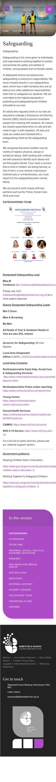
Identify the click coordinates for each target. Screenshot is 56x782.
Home (6, 31)
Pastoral (18, 31)
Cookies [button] (17, 660)
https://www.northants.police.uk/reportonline (27, 390)
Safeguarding (36, 31)
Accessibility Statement (24, 657)
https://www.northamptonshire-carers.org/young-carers (19, 402)
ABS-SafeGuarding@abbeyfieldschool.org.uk (25, 293)
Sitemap (6, 657)
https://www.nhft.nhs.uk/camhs (30, 424)
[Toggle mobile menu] (49, 9)
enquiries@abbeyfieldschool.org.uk (23, 696)
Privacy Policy (27, 660)
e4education (8, 666)
